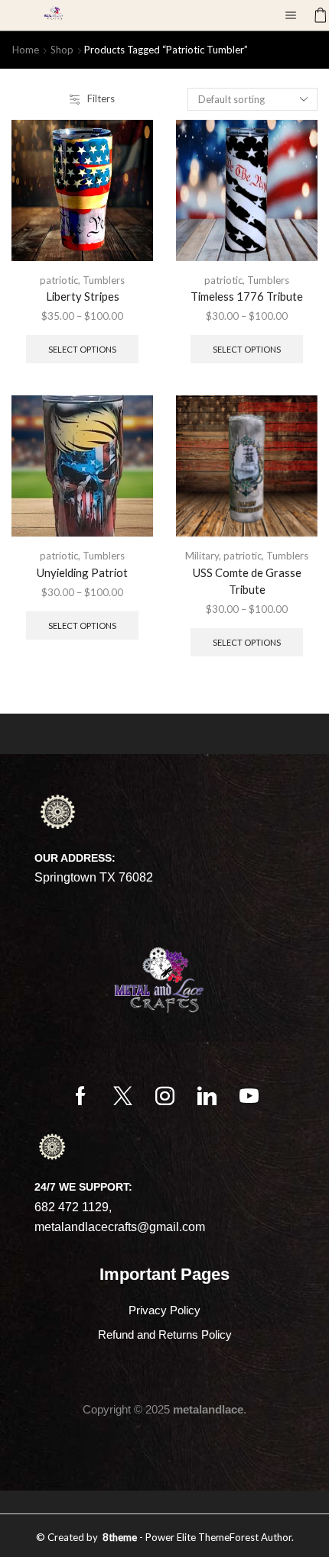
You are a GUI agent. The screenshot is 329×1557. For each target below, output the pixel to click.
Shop (61, 50)
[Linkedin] (207, 1095)
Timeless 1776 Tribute (247, 296)
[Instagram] (164, 1095)
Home (25, 50)
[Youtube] (249, 1095)
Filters (101, 98)
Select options (82, 349)
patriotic (59, 280)
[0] (315, 15)
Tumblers (104, 280)
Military (202, 556)
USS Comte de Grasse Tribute (247, 581)
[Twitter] (122, 1095)
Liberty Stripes (82, 296)
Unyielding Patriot (82, 572)
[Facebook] (80, 1095)
